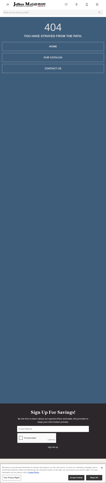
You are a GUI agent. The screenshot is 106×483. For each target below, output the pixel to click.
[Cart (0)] (97, 4)
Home (53, 46)
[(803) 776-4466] (87, 4)
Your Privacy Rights (11, 478)
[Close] (102, 468)
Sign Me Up (53, 447)
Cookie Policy (33, 472)
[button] (8, 4)
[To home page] (29, 4)
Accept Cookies (76, 478)
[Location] (76, 4)
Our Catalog (53, 57)
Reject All (94, 478)
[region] (53, 473)
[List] (66, 4)
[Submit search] (99, 12)
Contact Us (53, 68)
